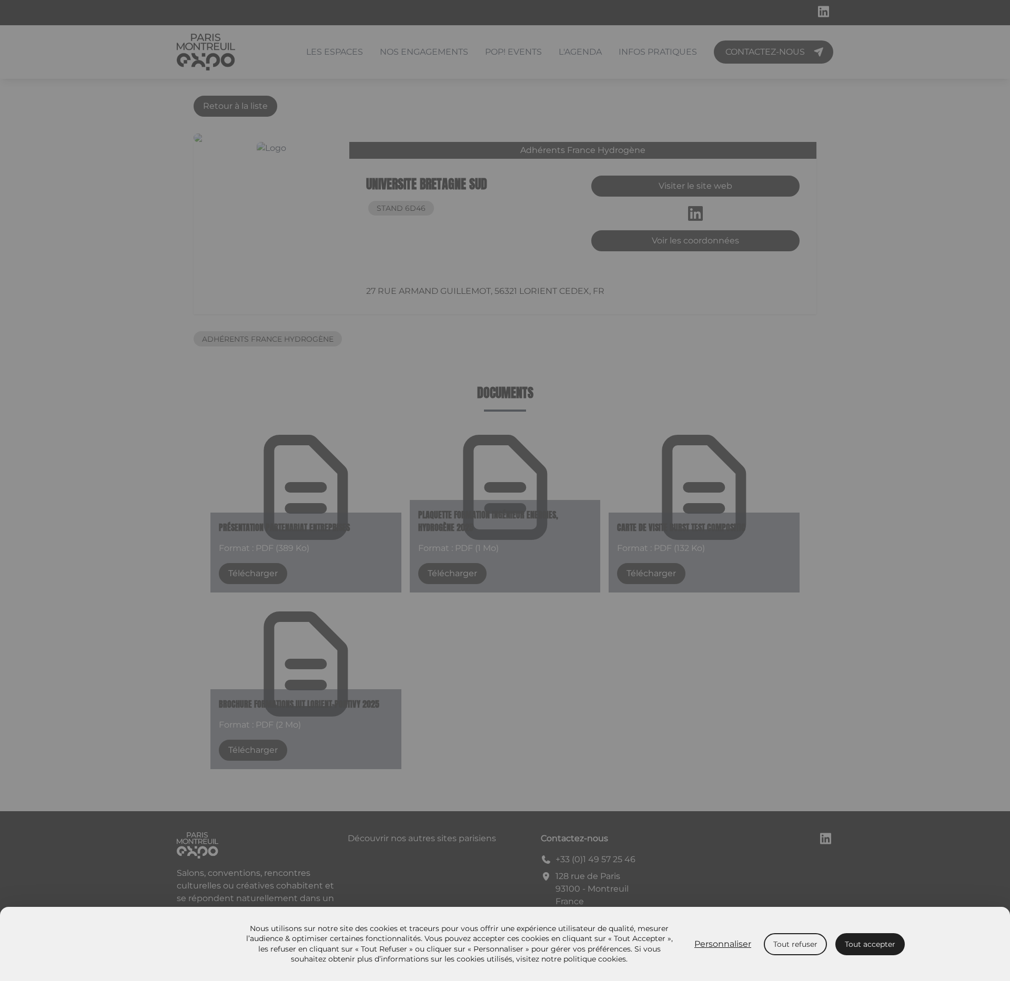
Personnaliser (722, 944)
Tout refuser (795, 944)
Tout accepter (870, 944)
